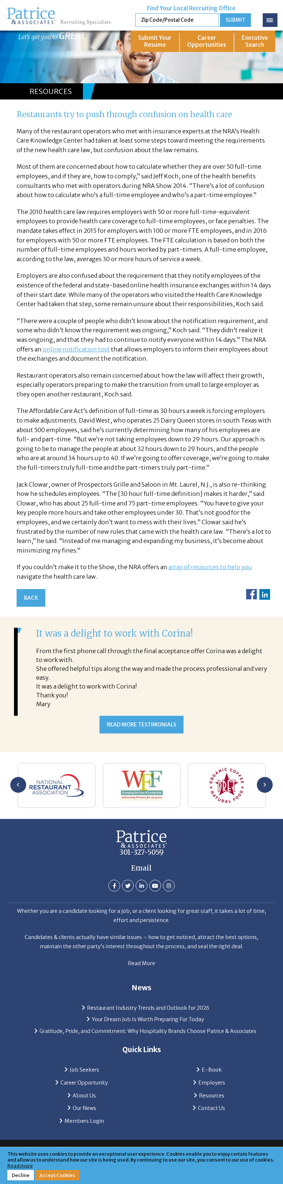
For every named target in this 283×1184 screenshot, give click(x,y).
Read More (141, 963)
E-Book (212, 1069)
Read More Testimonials (141, 724)
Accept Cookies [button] (57, 1175)
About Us (84, 1095)
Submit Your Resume (155, 41)
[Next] (265, 785)
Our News (84, 1108)
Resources (211, 1095)
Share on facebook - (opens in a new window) (251, 594)
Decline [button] (20, 1175)
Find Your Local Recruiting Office (191, 8)
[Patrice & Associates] (59, 9)
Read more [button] (20, 1166)
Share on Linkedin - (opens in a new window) (264, 594)
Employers (211, 1082)
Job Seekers (84, 1069)
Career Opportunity (84, 1082)
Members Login (84, 1121)
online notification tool (76, 349)
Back (31, 598)
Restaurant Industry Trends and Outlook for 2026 (148, 1008)
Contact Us (211, 1108)
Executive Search (255, 41)
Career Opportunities (206, 41)
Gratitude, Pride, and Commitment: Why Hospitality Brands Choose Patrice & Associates (147, 1031)
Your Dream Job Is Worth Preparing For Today (148, 1019)
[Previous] (18, 785)
